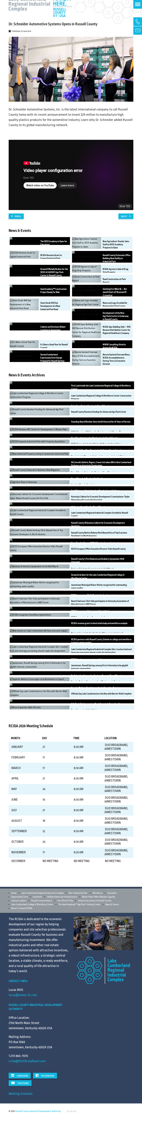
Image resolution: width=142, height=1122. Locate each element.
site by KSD (72, 1111)
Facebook (47, 1076)
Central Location (18, 900)
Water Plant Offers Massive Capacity (98, 896)
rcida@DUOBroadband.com (27, 1061)
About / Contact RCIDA (21, 908)
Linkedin (22, 1076)
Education (112, 893)
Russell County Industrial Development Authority (38, 1111)
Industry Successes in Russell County (94, 900)
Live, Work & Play (65, 900)
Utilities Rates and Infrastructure (62, 896)
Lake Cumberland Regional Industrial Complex (42, 893)
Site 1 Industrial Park (78, 893)
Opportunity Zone (19, 896)
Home (13, 893)
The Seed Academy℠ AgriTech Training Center (79, 904)
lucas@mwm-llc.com (23, 995)
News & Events (112, 904)
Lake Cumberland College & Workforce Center (32, 904)
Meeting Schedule (21, 1093)
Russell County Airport (41, 900)
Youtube (23, 1083)
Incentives (37, 896)
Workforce (98, 893)
